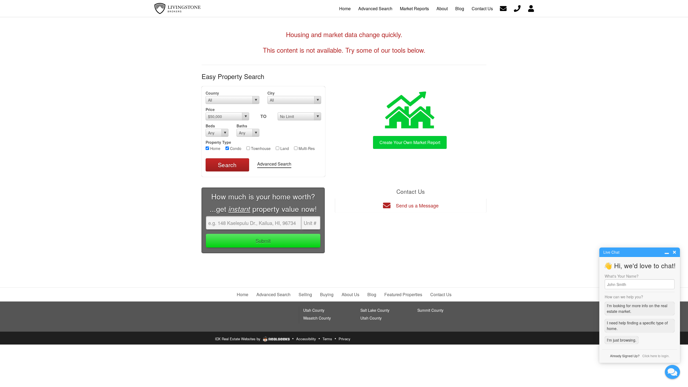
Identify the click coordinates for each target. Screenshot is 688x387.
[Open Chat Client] (672, 372)
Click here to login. (655, 355)
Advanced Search (274, 164)
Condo (235, 148)
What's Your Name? (622, 276)
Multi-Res (306, 148)
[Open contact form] (503, 8)
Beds (210, 125)
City (271, 93)
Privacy (344, 338)
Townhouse (260, 148)
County (212, 93)
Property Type (218, 142)
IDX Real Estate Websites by (238, 338)
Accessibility (306, 338)
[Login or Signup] (531, 8)
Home (214, 148)
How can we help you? (624, 297)
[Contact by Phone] (517, 8)
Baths (241, 125)
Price (210, 109)
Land (284, 148)
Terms (327, 338)
